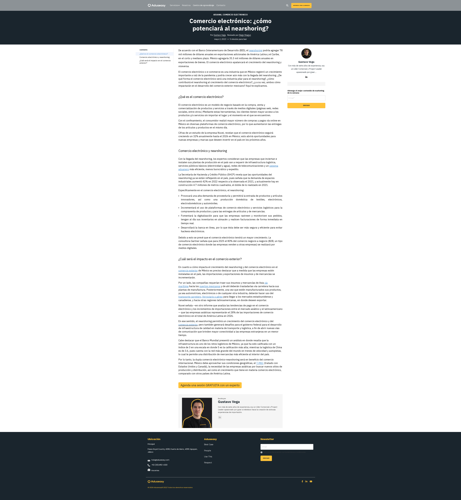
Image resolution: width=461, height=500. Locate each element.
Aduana (217, 14)
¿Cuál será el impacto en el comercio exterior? (155, 61)
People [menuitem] (207, 450)
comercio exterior (187, 324)
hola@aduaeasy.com (160, 460)
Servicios (174, 5)
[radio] (287, 452)
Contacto (220, 5)
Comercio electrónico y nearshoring (155, 57)
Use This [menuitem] (208, 456)
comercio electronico (235, 14)
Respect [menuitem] (208, 462)
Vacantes (155, 470)
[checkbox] (287, 452)
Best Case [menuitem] (208, 444)
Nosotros (186, 5)
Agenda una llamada (301, 5)
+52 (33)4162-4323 (159, 465)
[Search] (287, 5)
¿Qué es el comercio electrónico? (154, 54)
